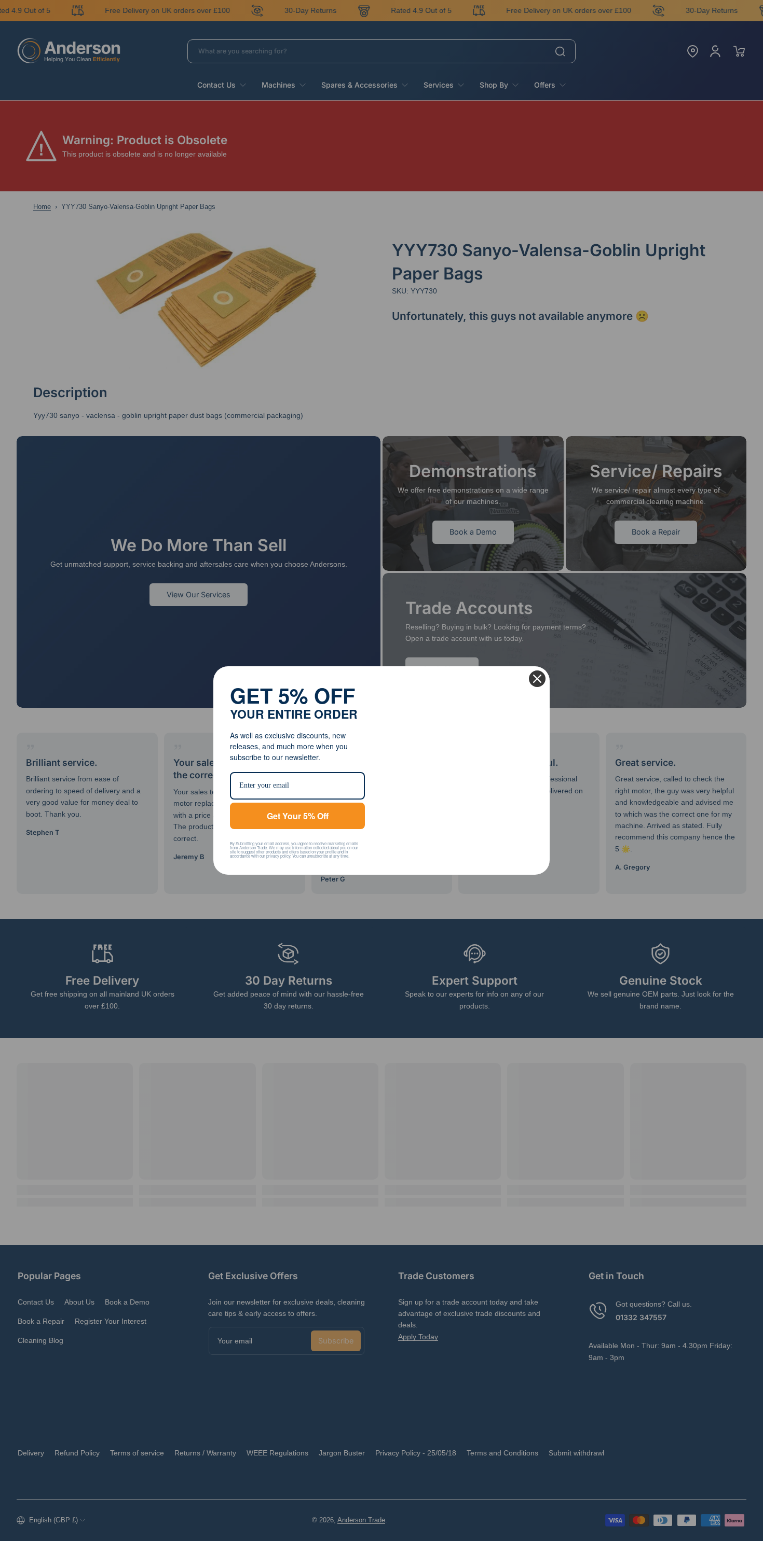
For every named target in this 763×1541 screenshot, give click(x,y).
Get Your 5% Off (298, 816)
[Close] (537, 663)
